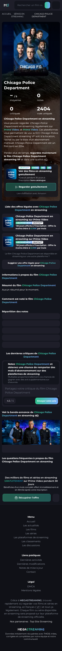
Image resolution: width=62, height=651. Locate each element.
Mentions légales (31, 590)
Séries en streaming (17, 15)
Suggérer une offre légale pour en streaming (32, 264)
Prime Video (11, 129)
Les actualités (31, 525)
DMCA (31, 586)
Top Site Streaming (41, 621)
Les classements (31, 541)
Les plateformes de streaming (31, 537)
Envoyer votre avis (46, 401)
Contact (31, 571)
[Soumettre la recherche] (47, 5)
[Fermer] (56, 498)
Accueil (6, 14)
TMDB (47, 633)
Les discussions (31, 545)
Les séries (31, 533)
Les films (31, 529)
